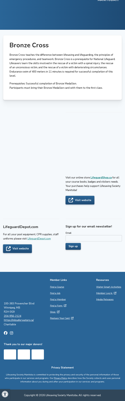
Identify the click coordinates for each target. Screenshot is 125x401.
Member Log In (104, 293)
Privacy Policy (60, 378)
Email (68, 233)
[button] (5, 394)
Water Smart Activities (108, 287)
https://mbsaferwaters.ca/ (19, 320)
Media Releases (105, 299)
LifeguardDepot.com (39, 238)
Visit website (83, 200)
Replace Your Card (60, 318)
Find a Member (58, 299)
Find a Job (55, 293)
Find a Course (57, 287)
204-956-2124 (12, 316)
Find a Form (56, 305)
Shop (53, 312)
